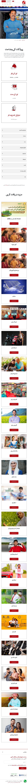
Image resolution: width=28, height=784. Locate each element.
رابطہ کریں (24, 752)
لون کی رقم (24, 153)
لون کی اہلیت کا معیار (22, 130)
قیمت (25, 165)
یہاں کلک (6, 185)
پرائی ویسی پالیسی (12, 782)
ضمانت (24, 136)
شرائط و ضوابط (14, 765)
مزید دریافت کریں (14, 223)
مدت (25, 142)
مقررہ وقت (24, 159)
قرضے (20, 40)
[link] (24, 3)
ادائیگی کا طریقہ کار (23, 147)
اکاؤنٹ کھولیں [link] (8, 1)
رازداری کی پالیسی (19, 765)
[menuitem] (10, 4)
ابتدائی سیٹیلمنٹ (23, 171)
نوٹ (25, 177)
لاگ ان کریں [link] (3, 1)
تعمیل (9, 782)
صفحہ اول (23, 40)
